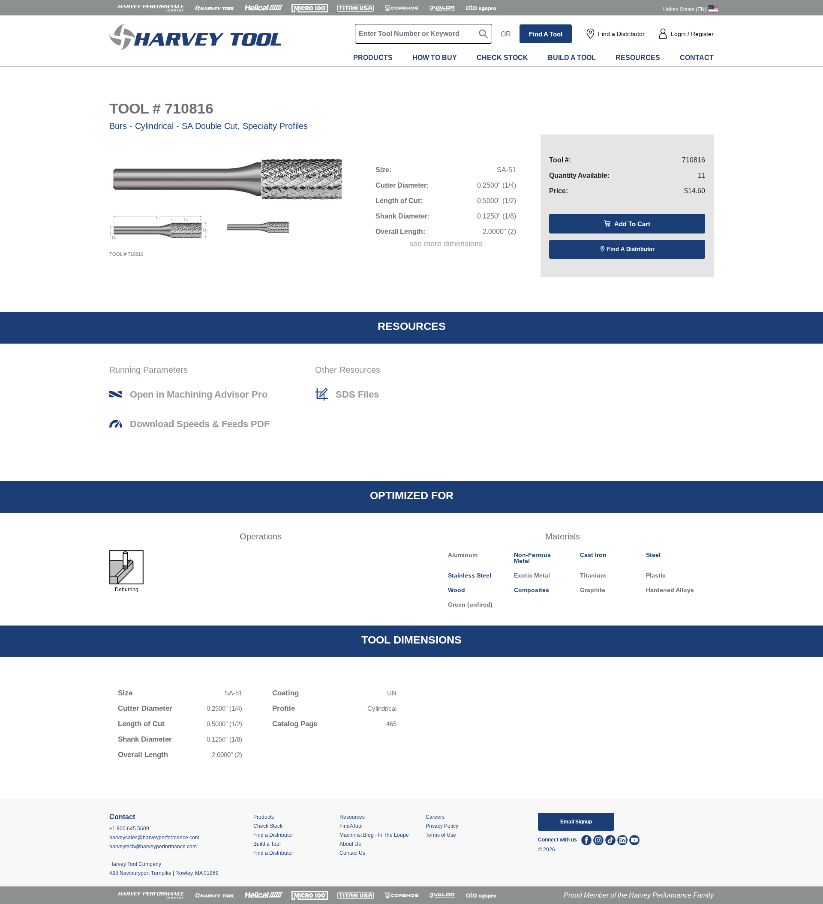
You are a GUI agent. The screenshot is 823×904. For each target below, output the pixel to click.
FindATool (351, 826)
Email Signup (576, 822)
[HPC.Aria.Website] (151, 7)
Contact (697, 57)
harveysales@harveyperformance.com (154, 838)
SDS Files (357, 394)
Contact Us (352, 853)
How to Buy (434, 57)
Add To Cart (631, 223)
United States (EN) (684, 9)
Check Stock (502, 57)
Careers (435, 817)
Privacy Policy (442, 826)
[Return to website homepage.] (195, 43)
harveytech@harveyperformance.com (153, 847)
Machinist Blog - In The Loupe (374, 835)
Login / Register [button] (692, 33)
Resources (638, 57)
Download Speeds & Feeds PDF (200, 424)
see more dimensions (446, 243)
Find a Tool (545, 34)
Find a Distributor (621, 33)
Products (373, 57)
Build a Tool (572, 57)
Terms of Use (441, 835)
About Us (350, 844)
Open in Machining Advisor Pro (198, 394)
